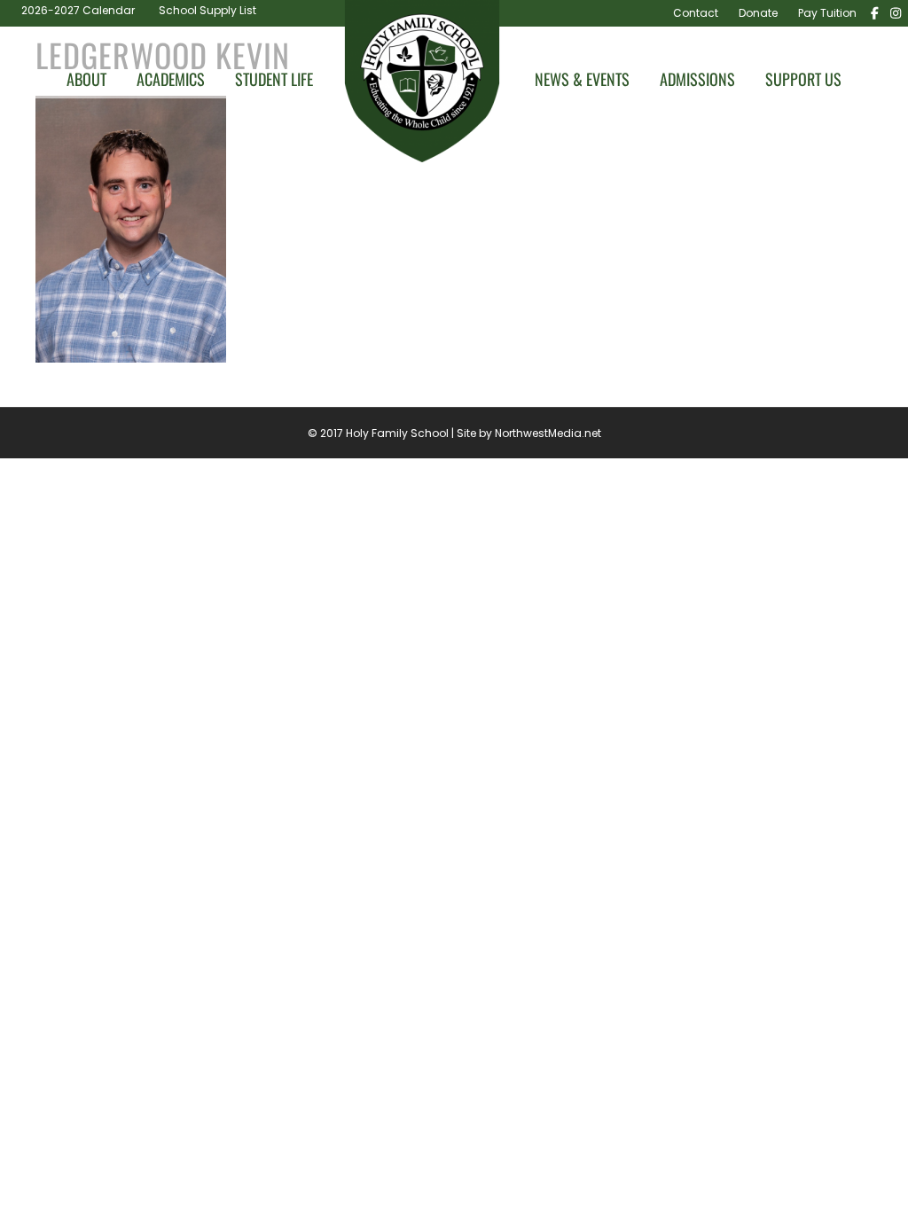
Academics (171, 79)
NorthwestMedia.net (548, 433)
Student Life (274, 79)
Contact (695, 12)
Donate (758, 12)
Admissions (697, 79)
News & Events (582, 79)
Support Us (803, 79)
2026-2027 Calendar (78, 10)
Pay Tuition (827, 12)
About (86, 79)
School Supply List (207, 10)
